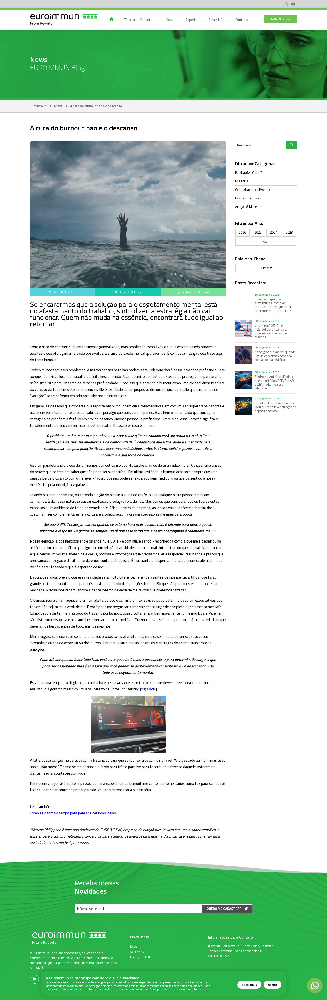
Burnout (266, 268)
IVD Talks (241, 181)
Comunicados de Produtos (253, 189)
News (58, 106)
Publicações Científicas (251, 172)
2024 (273, 232)
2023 (289, 232)
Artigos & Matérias (248, 206)
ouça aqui (148, 689)
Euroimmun (38, 106)
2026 (242, 232)
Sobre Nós (137, 951)
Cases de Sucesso (248, 198)
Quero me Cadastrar (224, 908)
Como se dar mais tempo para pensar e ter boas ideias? (74, 813)
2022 (265, 241)
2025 (258, 232)
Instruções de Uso (141, 957)
